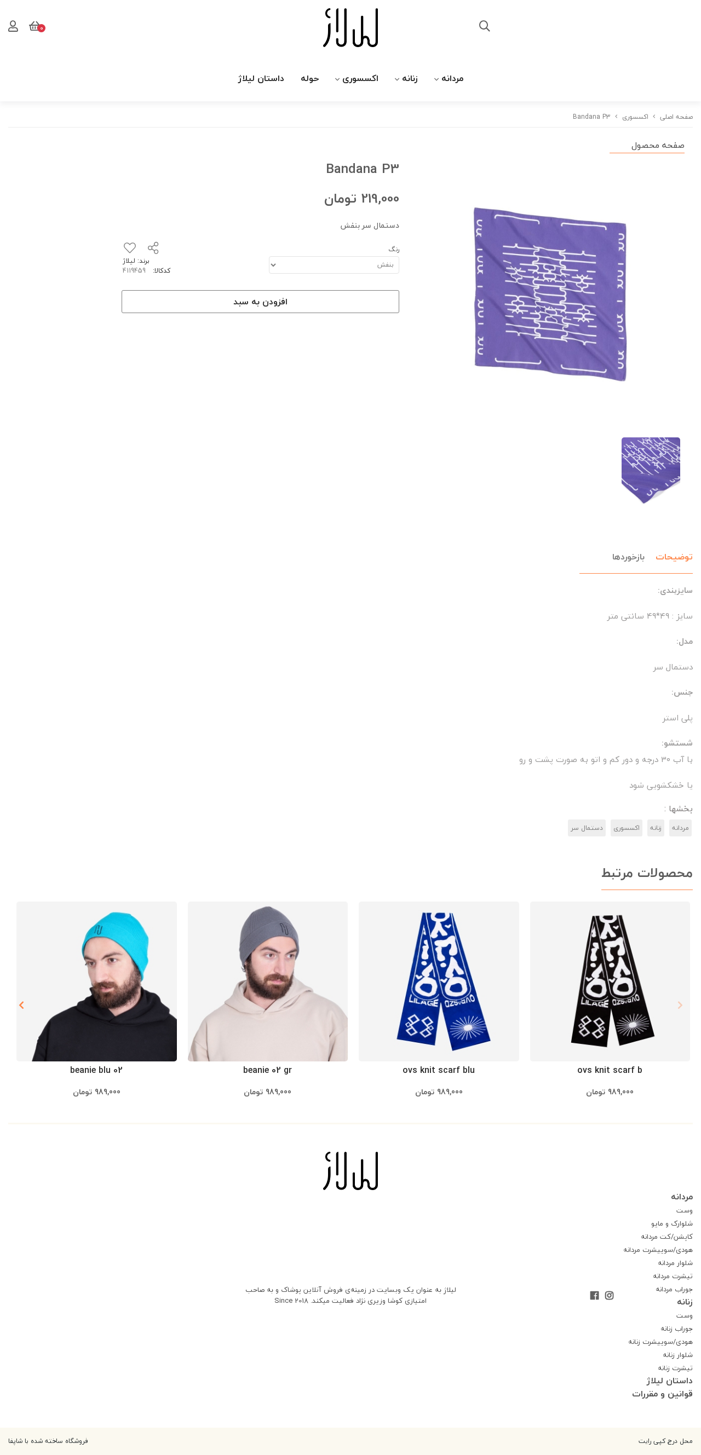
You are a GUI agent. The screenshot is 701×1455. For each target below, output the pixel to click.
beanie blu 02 (96, 1070)
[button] (21, 1005)
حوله (310, 78)
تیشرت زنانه (675, 1368)
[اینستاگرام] (609, 1296)
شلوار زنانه (678, 1355)
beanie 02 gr (267, 1070)
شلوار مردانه (675, 1263)
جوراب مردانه (674, 1289)
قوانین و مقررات (662, 1393)
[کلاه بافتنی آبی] (96, 982)
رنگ (393, 249)
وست (684, 1210)
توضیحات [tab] (674, 556)
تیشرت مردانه (673, 1276)
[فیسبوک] (595, 1296)
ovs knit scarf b (609, 1070)
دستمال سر (587, 828)
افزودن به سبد (260, 301)
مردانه (452, 78)
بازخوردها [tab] (628, 556)
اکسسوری (360, 78)
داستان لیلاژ (261, 78)
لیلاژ (129, 261)
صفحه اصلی (676, 117)
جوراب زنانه (676, 1329)
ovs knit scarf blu (439, 1070)
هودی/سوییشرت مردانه (658, 1250)
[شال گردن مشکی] (610, 982)
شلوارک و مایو (672, 1223)
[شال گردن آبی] (439, 982)
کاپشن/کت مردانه (667, 1237)
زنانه (410, 78)
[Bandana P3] (350, 1171)
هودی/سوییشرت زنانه (660, 1342)
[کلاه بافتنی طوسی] (268, 982)
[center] (485, 27)
